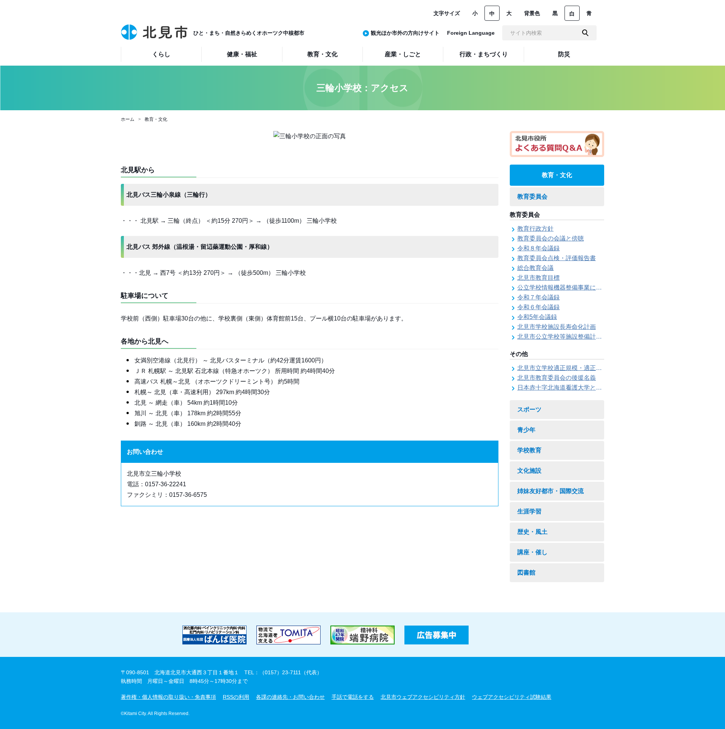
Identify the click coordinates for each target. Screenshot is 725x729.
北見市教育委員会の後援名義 (556, 378)
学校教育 (529, 450)
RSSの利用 (236, 697)
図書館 (526, 572)
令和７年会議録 (538, 297)
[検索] (585, 32)
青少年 (526, 430)
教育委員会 (532, 196)
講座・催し (532, 552)
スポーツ (529, 409)
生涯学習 (529, 511)
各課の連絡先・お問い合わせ (290, 697)
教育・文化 (156, 119)
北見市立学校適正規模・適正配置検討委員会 (577, 368)
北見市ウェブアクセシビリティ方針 (423, 697)
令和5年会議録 (537, 317)
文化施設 (529, 470)
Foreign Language (471, 33)
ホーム (127, 119)
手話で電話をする (353, 697)
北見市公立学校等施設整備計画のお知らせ (574, 336)
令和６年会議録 (538, 307)
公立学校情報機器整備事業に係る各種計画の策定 (583, 287)
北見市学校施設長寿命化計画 (556, 327)
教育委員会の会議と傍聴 (550, 238)
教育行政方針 (535, 228)
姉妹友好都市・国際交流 (550, 491)
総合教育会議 (535, 268)
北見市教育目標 (538, 277)
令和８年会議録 (538, 248)
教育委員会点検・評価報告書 (556, 258)
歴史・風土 (532, 532)
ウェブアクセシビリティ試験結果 (511, 697)
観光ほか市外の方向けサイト (405, 33)
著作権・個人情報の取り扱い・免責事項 (168, 697)
